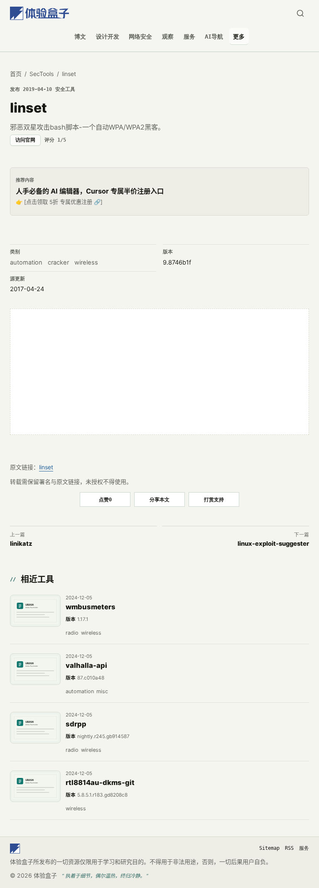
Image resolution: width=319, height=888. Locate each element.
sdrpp (76, 724)
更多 (239, 36)
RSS (289, 848)
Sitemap (269, 848)
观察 (168, 36)
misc (102, 691)
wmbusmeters (90, 607)
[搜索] (300, 13)
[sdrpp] (35, 727)
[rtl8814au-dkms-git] (35, 786)
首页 (16, 73)
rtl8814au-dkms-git (100, 782)
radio (72, 633)
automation (26, 262)
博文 (80, 36)
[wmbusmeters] (35, 610)
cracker (58, 262)
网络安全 (140, 36)
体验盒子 (45, 875)
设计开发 (107, 36)
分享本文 (159, 499)
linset (46, 467)
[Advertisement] (159, 372)
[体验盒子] (39, 13)
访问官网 (25, 140)
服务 (189, 36)
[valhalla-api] (35, 669)
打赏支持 (214, 499)
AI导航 (214, 36)
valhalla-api (86, 665)
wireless (86, 262)
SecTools (41, 73)
